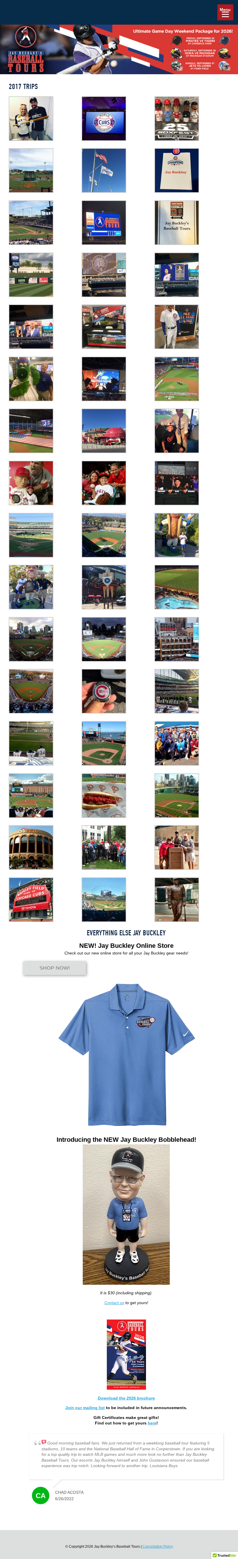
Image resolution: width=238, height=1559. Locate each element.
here (152, 1423)
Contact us (114, 1302)
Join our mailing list (85, 1407)
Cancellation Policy (158, 1547)
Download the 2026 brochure (126, 1398)
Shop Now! (54, 968)
